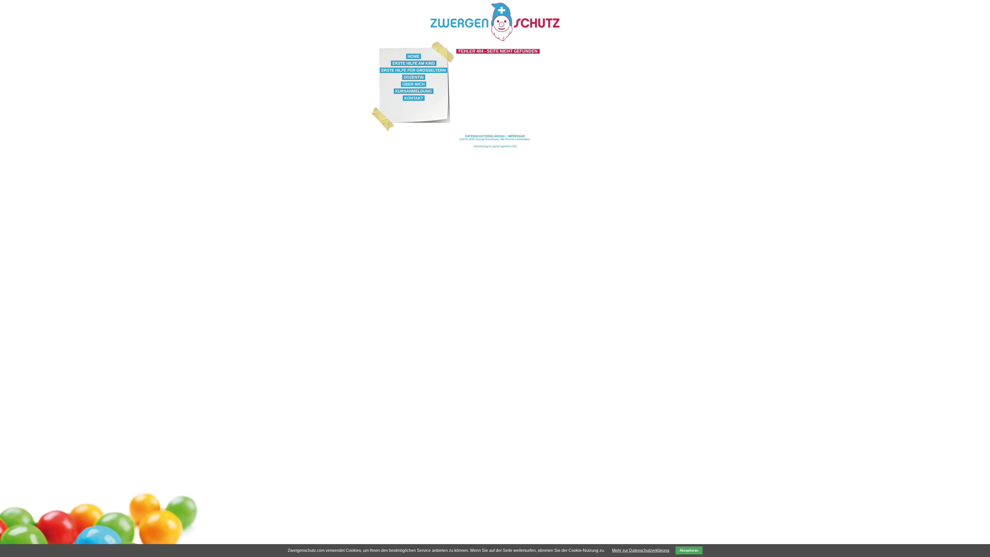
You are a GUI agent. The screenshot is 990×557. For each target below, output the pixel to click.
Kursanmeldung (413, 91)
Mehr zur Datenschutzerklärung (640, 550)
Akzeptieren (689, 550)
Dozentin (414, 77)
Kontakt (413, 98)
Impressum (516, 136)
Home (413, 56)
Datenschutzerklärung (485, 136)
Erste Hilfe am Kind (413, 63)
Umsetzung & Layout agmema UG (495, 146)
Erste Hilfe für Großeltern (413, 70)
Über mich (413, 84)
